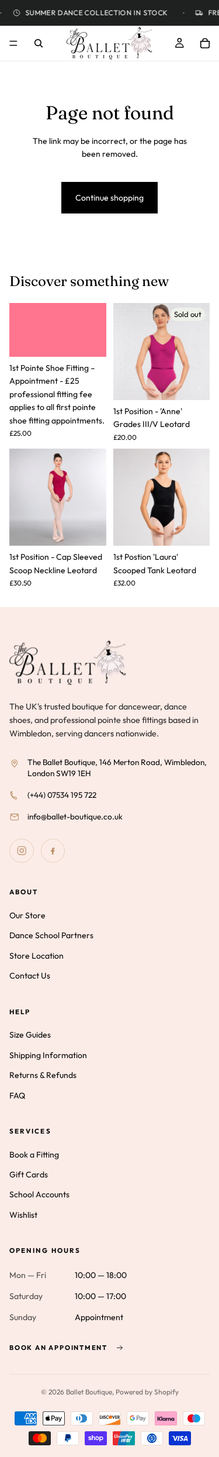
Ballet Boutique (89, 1391)
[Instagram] (21, 851)
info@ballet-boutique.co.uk (75, 816)
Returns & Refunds (43, 1075)
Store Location (36, 955)
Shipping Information (48, 1055)
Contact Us (29, 975)
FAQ (17, 1095)
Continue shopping (109, 197)
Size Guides (30, 1034)
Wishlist (23, 1215)
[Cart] (205, 43)
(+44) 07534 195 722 (61, 795)
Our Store (27, 915)
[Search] (38, 43)
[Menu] (13, 43)
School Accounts (39, 1194)
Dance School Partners (51, 935)
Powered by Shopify (147, 1391)
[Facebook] (53, 851)
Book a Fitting (34, 1154)
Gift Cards (28, 1174)
